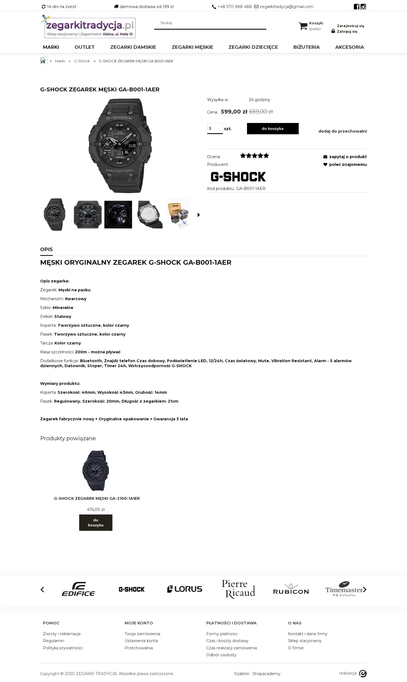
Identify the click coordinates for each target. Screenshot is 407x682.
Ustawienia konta (141, 640)
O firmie (296, 647)
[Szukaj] (262, 23)
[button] (199, 215)
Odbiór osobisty (221, 654)
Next (365, 589)
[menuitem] (51, 48)
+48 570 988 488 (235, 6)
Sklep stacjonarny (305, 640)
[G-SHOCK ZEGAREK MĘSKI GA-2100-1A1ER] (96, 470)
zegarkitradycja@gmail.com (286, 6)
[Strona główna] (90, 27)
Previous (42, 589)
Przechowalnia (139, 647)
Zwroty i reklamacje (62, 633)
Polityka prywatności (63, 647)
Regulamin (53, 640)
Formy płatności (222, 633)
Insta (363, 6)
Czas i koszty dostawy (227, 640)
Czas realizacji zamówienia (231, 647)
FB (356, 6)
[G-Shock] (238, 176)
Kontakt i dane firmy (308, 633)
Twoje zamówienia (142, 633)
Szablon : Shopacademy (257, 673)
